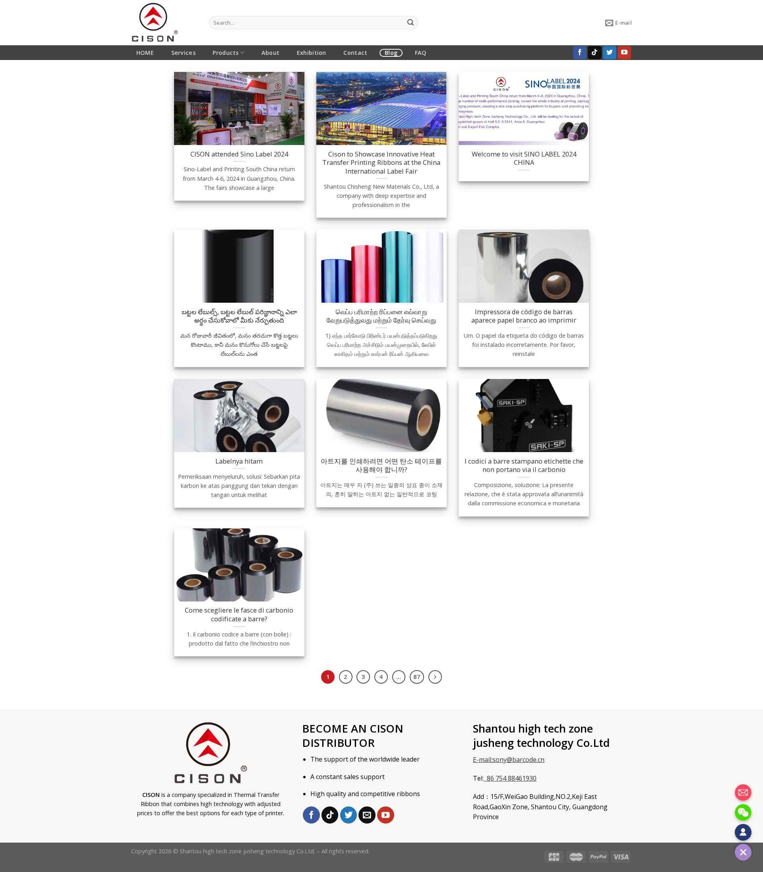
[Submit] (410, 22)
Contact (355, 52)
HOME (145, 52)
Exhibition (311, 52)
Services (183, 52)
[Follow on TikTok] (594, 53)
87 (416, 677)
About (270, 52)
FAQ (421, 52)
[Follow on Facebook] (580, 53)
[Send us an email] (367, 815)
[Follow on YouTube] (624, 53)
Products (225, 52)
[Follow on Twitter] (609, 53)
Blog (391, 52)
